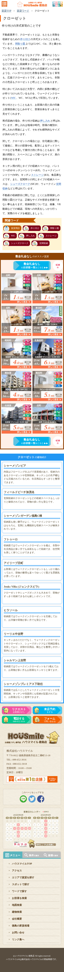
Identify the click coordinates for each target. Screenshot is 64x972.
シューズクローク (20, 184)
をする (49, 710)
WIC (13, 98)
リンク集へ (18, 939)
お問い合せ (18, 932)
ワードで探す (19, 891)
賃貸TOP (6, 10)
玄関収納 (43, 243)
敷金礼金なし (32, 263)
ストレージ (37, 175)
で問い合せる (50, 720)
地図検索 (17, 905)
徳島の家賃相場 (20, 925)
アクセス (17, 870)
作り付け (25, 39)
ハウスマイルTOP (22, 863)
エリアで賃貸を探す (23, 877)
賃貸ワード (23, 10)
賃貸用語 (15, 228)
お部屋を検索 (19, 898)
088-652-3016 (19, 720)
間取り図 (20, 43)
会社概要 (17, 918)
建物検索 (17, 912)
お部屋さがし (19, 710)
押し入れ (45, 120)
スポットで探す (20, 884)
